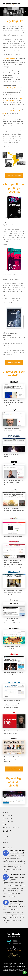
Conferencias (6, 824)
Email (4, 840)
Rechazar (11, 973)
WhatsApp (5, 843)
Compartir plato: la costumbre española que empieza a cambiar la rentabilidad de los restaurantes (17, 877)
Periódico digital (7, 815)
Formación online (8, 818)
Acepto (6, 973)
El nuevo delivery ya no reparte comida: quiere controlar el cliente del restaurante (17, 901)
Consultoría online (8, 821)
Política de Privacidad (18, 973)
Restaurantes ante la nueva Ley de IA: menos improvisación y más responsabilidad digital (17, 852)
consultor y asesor (9, 58)
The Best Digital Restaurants (11, 827)
